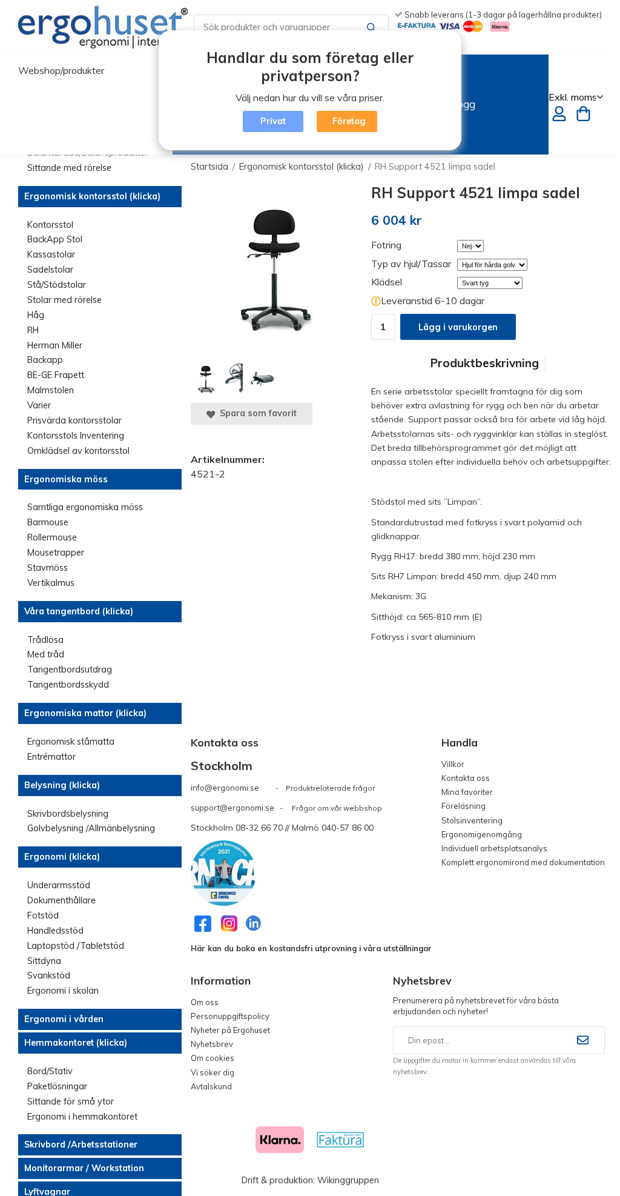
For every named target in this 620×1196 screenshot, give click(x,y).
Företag (349, 121)
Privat (273, 121)
